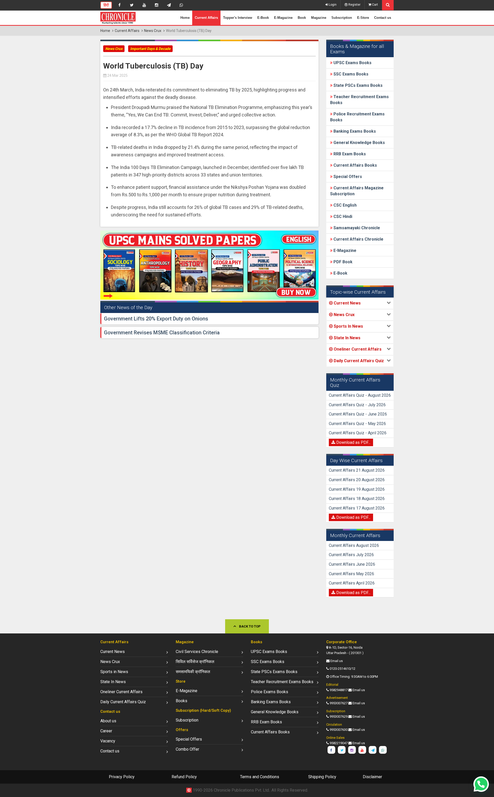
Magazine (318, 18)
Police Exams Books (269, 691)
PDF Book (342, 261)
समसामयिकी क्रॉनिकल (193, 671)
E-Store (363, 18)
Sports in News (114, 671)
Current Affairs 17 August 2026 (357, 508)
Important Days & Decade (150, 49)
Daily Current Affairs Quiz (123, 701)
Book (302, 18)
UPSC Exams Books (352, 62)
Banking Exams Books (354, 131)
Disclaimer (372, 776)
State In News (113, 681)
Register (354, 4)
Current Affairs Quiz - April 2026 (357, 432)
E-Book (263, 18)
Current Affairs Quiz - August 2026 (360, 395)
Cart (374, 4)
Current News (112, 651)
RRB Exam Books (349, 153)
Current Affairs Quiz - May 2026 (357, 423)
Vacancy (107, 741)
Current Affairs (206, 18)
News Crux (152, 31)
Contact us (382, 18)
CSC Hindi (342, 216)
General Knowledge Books (358, 142)
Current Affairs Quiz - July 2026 (357, 404)
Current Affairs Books (354, 165)
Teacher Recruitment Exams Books (282, 681)
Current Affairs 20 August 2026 (357, 479)
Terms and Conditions (259, 776)
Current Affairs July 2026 (351, 554)
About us (108, 720)
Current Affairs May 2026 (351, 573)
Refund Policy (184, 776)
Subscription (341, 18)
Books (181, 700)
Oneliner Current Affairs (121, 691)
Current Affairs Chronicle (357, 239)
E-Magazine (283, 18)
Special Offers (347, 176)
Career (106, 730)
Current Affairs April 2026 (352, 583)
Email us (336, 661)
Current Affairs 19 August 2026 (357, 489)
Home (185, 18)
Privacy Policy (122, 776)
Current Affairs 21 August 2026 (357, 470)
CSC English (344, 205)
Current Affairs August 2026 (354, 545)
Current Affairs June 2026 (352, 564)
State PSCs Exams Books (357, 85)
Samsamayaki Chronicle (356, 227)
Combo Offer (187, 749)
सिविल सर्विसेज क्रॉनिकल (195, 661)
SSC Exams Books (350, 74)
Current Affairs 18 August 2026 (357, 498)
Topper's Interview (237, 18)
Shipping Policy (322, 776)
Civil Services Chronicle (197, 651)
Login (332, 4)
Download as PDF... (352, 442)
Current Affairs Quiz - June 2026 (358, 414)
